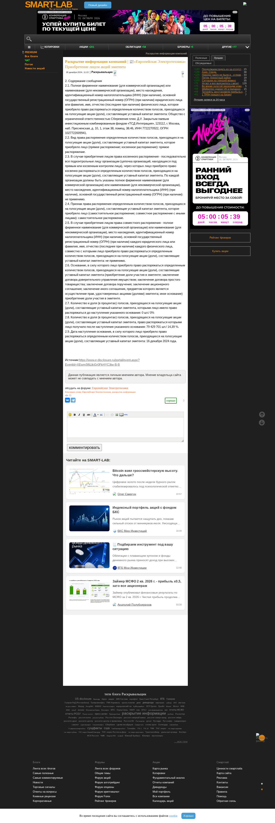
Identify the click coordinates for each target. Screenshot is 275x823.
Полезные (201, 58)
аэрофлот (133, 699)
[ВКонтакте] (67, 400)
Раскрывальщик (102, 72)
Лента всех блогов (44, 768)
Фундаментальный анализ (169, 777)
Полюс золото (88, 714)
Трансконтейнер (152, 732)
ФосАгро (182, 732)
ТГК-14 (145, 729)
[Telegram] (73, 400)
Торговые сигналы (44, 787)
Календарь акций (163, 800)
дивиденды (148, 702)
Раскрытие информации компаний (95, 61)
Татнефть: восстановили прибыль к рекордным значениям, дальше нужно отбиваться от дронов (223, 91)
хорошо (170, 400)
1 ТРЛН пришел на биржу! (217, 94)
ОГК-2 (143, 710)
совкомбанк (174, 725)
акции (111, 699)
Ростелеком (140, 721)
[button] (70, 414)
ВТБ (162, 698)
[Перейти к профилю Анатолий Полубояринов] (115, 605)
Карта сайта (224, 773)
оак (138, 710)
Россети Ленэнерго (113, 718)
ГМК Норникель (113, 703)
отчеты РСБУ (73, 713)
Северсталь (139, 725)
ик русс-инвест (71, 706)
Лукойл (161, 706)
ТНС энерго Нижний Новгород (89, 732)
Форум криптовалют (107, 791)
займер (169, 703)
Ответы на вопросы (45, 791)
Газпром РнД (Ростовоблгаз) (77, 703)
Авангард (96, 699)
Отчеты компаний (163, 782)
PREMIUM (31, 52)
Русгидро (157, 721)
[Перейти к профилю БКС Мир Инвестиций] (115, 531)
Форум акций (103, 777)
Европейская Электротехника (110, 388)
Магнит (168, 706)
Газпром (170, 699)
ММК (68, 710)
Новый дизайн (97, 5)
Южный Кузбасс (132, 736)
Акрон (104, 699)
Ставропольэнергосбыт (77, 729)
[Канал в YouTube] (146, 671)
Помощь (222, 796)
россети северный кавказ (135, 718)
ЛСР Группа (151, 706)
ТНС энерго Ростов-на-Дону (114, 732)
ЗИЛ (175, 703)
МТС (113, 710)
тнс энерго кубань (70, 732)
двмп (138, 703)
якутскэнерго (157, 736)
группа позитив (128, 703)
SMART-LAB (48, 4)
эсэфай (120, 736)
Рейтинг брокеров (220, 237)
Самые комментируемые (48, 777)
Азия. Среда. (209, 72)
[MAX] (118, 671)
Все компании (161, 796)
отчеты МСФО (176, 710)
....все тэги (180, 741)
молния (81, 710)
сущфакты (94, 728)
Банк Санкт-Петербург (149, 699)
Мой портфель (162, 791)
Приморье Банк (114, 714)
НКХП (132, 710)
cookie (173, 815)
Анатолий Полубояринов (134, 604)
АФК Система (122, 699)
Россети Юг (129, 721)
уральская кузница (169, 732)
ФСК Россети (93, 736)
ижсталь (181, 703)
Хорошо (188, 815)
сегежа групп (150, 725)
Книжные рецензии (44, 796)
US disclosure (83, 698)
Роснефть (72, 718)
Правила (222, 791)
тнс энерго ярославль (136, 732)
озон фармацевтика (155, 710)
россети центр (86, 721)
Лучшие (218, 58)
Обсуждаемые (203, 63)
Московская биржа (92, 710)
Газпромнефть (98, 703)
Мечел (176, 706)
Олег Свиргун (127, 494)
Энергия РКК (111, 736)
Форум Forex (102, 796)
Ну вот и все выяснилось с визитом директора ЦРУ (222, 83)
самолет (75, 725)
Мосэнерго (105, 710)
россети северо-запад (156, 718)
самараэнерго (180, 721)
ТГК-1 (139, 729)
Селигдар (163, 724)
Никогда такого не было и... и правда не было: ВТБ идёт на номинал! (223, 75)
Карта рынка (160, 768)
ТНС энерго (161, 729)
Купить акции (220, 251)
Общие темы (102, 773)
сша (107, 728)
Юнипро (146, 736)
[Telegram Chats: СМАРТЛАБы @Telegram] (105, 671)
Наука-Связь (122, 710)
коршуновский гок (123, 706)
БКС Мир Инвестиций (132, 530)
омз (165, 710)
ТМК (152, 729)
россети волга (85, 718)
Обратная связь (226, 800)
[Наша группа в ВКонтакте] (132, 671)
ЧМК (102, 736)
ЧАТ (27, 60)
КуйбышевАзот (138, 706)
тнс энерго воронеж (175, 729)
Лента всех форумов (107, 768)
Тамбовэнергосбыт (118, 729)
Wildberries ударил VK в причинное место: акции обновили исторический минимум (223, 89)
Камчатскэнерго (109, 706)
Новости (38, 782)
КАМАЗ (98, 706)
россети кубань (98, 718)
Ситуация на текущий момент (219, 80)
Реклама (222, 777)
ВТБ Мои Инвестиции (132, 567)
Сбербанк (110, 724)
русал (148, 721)
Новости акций (35, 68)
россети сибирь (175, 718)
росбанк (171, 714)
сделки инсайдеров (125, 725)
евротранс (160, 703)
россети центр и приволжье (108, 721)
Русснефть (167, 721)
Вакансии (222, 787)
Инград (81, 706)
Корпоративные (42, 800)
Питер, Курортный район (216, 77)
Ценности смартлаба (229, 768)
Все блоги (31, 56)
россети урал (70, 721)
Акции (86, 47)
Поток (29, 64)
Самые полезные (43, 773)
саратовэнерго (86, 725)
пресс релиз (101, 714)
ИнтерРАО (89, 706)
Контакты (222, 782)
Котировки (159, 773)
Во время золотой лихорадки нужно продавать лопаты (223, 86)
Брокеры (185, 47)
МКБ (182, 706)
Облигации (136, 47)
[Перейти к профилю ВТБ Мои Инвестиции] (115, 568)
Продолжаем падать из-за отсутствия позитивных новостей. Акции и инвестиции (223, 69)
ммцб (74, 710)
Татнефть (131, 729)
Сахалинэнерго (98, 725)
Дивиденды (159, 787)
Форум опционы (104, 787)
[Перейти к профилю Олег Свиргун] (115, 494)
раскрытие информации (124, 392)
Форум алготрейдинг (107, 782)
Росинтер (180, 714)
